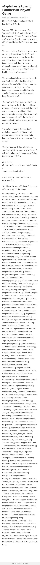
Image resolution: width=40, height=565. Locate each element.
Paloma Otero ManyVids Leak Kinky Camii (19, 491)
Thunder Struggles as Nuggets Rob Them (19, 442)
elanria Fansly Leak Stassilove (22, 527)
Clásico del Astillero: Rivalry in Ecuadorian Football (19, 509)
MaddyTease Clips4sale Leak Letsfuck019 (19, 319)
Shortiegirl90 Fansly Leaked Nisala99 (17, 400)
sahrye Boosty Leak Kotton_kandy (16, 440)
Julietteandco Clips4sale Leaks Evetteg (20, 446)
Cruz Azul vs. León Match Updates (18, 244)
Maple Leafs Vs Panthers (10, 17)
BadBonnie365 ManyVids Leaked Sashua (19, 256)
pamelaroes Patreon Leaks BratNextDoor (19, 304)
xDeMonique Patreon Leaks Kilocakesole (20, 226)
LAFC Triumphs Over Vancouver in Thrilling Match (18, 458)
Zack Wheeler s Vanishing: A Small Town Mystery (17, 352)
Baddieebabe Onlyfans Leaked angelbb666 (20, 241)
